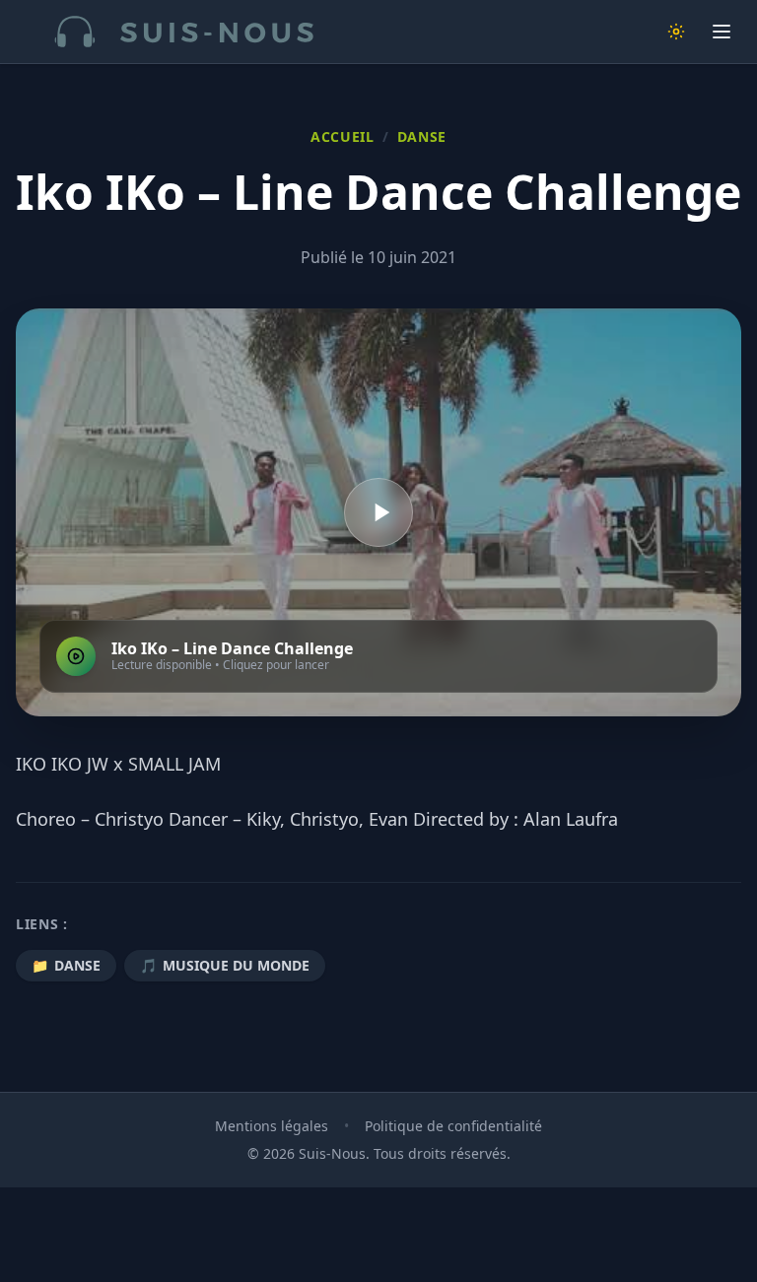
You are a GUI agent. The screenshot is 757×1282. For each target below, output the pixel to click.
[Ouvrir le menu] (721, 31)
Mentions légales (271, 1125)
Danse (422, 136)
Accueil (342, 136)
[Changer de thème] (676, 31)
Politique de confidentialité (453, 1125)
